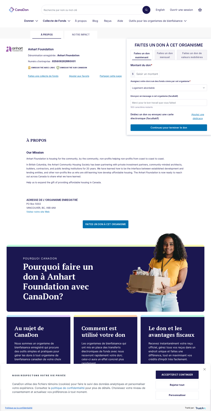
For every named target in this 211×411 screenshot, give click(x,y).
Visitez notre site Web (38, 211)
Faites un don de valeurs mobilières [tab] (192, 55)
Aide (120, 20)
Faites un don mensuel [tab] (165, 55)
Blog (95, 20)
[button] (204, 369)
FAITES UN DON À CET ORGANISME (105, 224)
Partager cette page (111, 76)
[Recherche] (146, 10)
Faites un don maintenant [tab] (142, 55)
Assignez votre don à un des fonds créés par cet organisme (161, 81)
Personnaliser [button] (177, 395)
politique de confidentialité (68, 388)
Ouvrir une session (181, 9)
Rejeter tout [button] (177, 384)
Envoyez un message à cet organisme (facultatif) (154, 96)
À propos (81, 20)
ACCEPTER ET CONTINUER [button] (177, 374)
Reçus (107, 20)
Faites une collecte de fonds (43, 76)
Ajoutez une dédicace (197, 116)
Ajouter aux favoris (79, 76)
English (160, 9)
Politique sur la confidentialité (18, 408)
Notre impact (81, 34)
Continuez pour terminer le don (169, 127)
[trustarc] (200, 408)
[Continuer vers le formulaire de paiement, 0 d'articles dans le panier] (201, 9)
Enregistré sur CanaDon (73, 67)
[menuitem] (31, 20)
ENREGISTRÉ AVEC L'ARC (43, 67)
